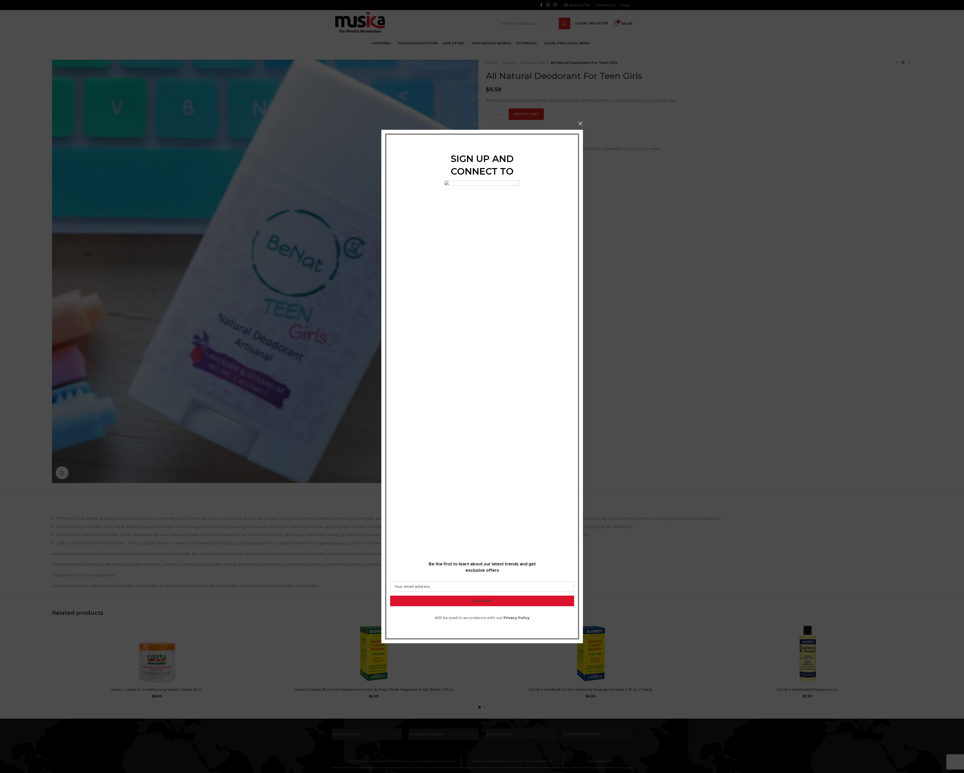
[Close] (580, 123)
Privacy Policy (517, 618)
